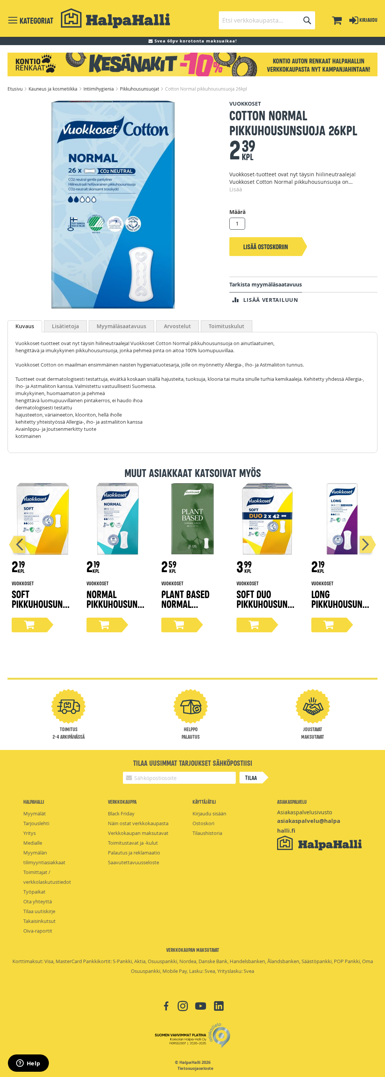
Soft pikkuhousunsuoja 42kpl (42, 603)
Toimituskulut (226, 326)
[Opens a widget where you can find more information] (28, 1063)
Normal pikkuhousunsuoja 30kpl (116, 603)
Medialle (32, 842)
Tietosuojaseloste (195, 1068)
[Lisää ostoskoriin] (29, 625)
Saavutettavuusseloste (133, 862)
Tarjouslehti (36, 823)
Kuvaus (24, 326)
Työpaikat (34, 891)
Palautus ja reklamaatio (134, 852)
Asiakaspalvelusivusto (304, 812)
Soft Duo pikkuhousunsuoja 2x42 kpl (266, 603)
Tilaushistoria (207, 833)
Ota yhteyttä (37, 901)
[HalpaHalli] (115, 18)
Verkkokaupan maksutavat (138, 833)
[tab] (25, 326)
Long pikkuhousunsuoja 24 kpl (341, 603)
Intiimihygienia (99, 89)
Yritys (29, 833)
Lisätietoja (65, 326)
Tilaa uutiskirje (39, 911)
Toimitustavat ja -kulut (133, 842)
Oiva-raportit (37, 930)
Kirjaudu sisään (209, 813)
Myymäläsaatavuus (121, 326)
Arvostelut (177, 326)
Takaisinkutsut (39, 921)
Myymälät (34, 813)
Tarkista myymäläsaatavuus (265, 284)
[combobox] (267, 20)
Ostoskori (203, 823)
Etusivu (16, 89)
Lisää (235, 189)
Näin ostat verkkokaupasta (138, 823)
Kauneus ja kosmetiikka (54, 89)
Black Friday (121, 813)
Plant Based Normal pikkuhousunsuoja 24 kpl (191, 608)
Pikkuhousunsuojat (140, 89)
